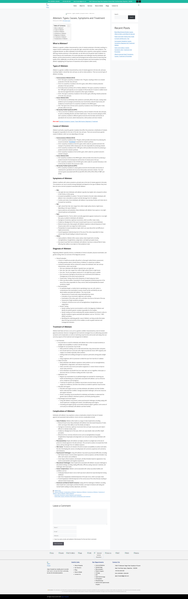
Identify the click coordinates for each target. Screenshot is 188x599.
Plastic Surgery (100, 571)
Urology (98, 573)
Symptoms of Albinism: (60, 33)
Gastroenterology (100, 577)
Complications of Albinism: (61, 38)
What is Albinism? (58, 28)
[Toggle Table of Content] (67, 26)
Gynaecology (99, 567)
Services (90, 6)
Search (116, 14)
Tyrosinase (72, 142)
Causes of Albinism (58, 492)
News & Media (99, 6)
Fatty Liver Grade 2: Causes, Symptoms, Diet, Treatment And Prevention (123, 50)
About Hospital (79, 565)
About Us (82, 6)
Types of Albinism (61, 493)
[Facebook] (137, 1)
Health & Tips (57, 490)
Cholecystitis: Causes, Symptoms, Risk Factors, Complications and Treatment (72, 496)
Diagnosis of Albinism (82, 492)
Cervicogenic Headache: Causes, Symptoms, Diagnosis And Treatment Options (125, 43)
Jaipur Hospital (65, 596)
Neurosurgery (99, 569)
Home (75, 6)
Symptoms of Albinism (92, 492)
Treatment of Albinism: (60, 37)
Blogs (107, 6)
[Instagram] (140, 1)
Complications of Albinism (70, 492)
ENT (97, 575)
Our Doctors (78, 567)
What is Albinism (70, 493)
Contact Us (115, 6)
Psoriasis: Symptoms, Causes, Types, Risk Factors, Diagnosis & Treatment (78, 121)
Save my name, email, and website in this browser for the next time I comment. (75, 539)
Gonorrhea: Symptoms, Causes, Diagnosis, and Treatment (67, 495)
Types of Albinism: (59, 30)
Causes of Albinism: (59, 31)
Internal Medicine (100, 565)
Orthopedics (99, 578)
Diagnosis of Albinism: (60, 35)
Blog (76, 570)
